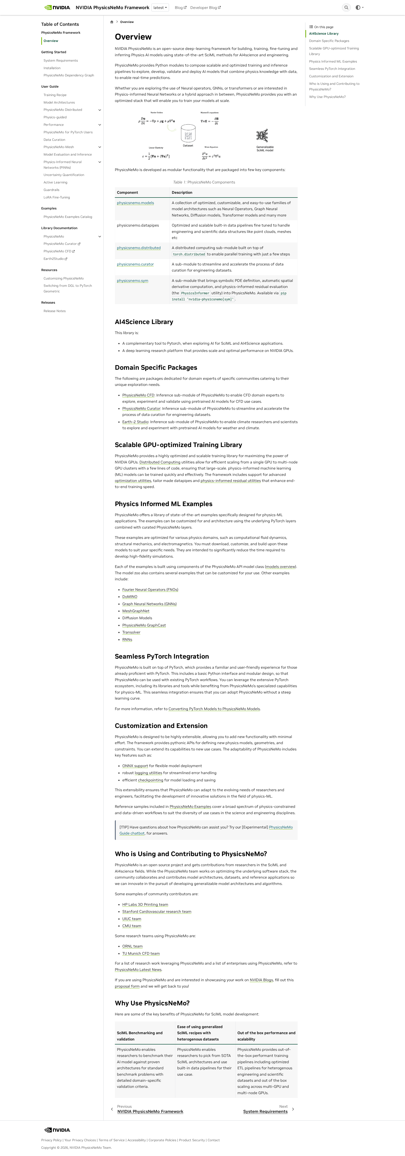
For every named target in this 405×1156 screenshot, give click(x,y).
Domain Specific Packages (329, 41)
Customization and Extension (331, 76)
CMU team (131, 925)
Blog (179, 7)
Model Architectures (59, 102)
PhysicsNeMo (54, 236)
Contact (214, 1140)
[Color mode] (359, 7)
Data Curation (54, 140)
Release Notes (55, 311)
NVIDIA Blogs (261, 979)
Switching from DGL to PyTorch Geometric (68, 288)
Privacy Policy (51, 1140)
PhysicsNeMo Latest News (138, 969)
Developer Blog (203, 7)
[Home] (112, 21)
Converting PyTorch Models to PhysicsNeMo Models (214, 708)
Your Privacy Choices (80, 1140)
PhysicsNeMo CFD (57, 251)
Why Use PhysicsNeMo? (327, 97)
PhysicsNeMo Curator (60, 244)
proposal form (127, 986)
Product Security (192, 1140)
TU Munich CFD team (141, 953)
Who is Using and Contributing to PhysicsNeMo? (334, 86)
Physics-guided (55, 117)
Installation (52, 68)
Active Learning (55, 182)
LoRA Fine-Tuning (57, 197)
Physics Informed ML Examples (333, 61)
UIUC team (131, 918)
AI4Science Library (323, 33)
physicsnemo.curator (135, 264)
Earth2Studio (54, 259)
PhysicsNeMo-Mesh (59, 147)
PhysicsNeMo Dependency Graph (69, 75)
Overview (51, 41)
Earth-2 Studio (135, 421)
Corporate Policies (162, 1140)
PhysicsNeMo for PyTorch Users (68, 132)
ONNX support (135, 765)
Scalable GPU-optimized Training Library (334, 51)
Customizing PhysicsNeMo (64, 278)
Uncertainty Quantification (64, 175)
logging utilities (148, 772)
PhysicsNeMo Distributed (63, 110)
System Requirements (61, 60)
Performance (54, 125)
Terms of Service (112, 1140)
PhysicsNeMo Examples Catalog (68, 217)
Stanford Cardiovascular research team (156, 911)
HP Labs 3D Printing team (145, 904)
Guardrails (51, 190)
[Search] (346, 7)
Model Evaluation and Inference (68, 154)
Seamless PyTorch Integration (332, 69)
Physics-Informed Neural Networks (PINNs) (63, 165)
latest (159, 7)
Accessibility (137, 1140)
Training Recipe (55, 95)
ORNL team (132, 946)
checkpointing (150, 780)
